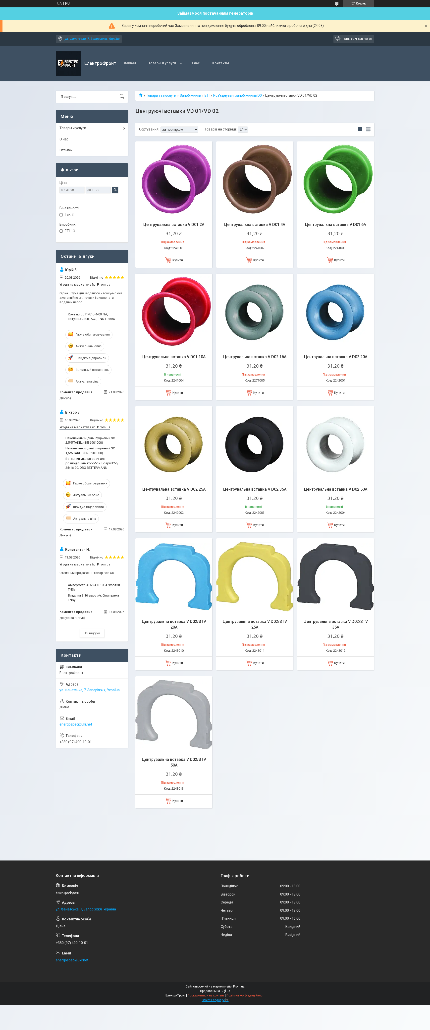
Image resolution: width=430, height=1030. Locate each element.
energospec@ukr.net (75, 724)
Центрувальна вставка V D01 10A (174, 356)
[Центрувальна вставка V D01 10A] (173, 312)
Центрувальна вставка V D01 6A (335, 224)
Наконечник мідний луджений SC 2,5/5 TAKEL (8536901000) (90, 440)
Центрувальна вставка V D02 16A (254, 356)
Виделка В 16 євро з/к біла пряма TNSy (93, 598)
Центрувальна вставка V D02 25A (174, 489)
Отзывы (65, 150)
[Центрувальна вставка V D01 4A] (254, 179)
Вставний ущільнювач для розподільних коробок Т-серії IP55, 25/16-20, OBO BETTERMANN (91, 463)
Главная (129, 63)
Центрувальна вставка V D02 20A (335, 356)
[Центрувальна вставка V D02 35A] (254, 444)
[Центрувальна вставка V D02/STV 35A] (335, 576)
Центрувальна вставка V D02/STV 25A (255, 624)
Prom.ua (239, 986)
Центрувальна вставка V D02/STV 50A (174, 762)
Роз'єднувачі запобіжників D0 (237, 95)
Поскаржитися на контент (206, 995)
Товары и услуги (162, 63)
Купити (177, 260)
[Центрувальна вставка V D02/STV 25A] (254, 576)
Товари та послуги (161, 95)
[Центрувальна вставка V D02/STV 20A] (173, 576)
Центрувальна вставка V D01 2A (173, 224)
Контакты (220, 63)
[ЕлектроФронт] (68, 63)
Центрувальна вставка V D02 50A (335, 489)
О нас (195, 63)
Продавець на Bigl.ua (215, 991)
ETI (207, 95)
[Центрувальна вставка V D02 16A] (254, 312)
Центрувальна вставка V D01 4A (254, 224)
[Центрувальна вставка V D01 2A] (173, 179)
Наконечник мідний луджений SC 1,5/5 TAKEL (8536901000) (90, 450)
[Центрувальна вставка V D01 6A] (335, 179)
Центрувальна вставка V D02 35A (254, 489)
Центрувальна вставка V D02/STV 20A (174, 624)
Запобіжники (190, 95)
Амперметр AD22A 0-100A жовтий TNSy (94, 587)
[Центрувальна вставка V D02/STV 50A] (173, 714)
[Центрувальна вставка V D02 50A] (335, 444)
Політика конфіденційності (245, 995)
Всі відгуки (92, 633)
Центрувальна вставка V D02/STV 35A (336, 624)
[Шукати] (122, 97)
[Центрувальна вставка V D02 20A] (335, 312)
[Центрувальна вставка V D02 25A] (173, 444)
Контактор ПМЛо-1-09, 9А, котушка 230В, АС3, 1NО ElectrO (91, 316)
